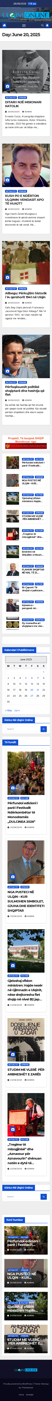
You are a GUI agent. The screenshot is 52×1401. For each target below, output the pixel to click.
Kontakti (29, 1394)
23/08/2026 (16, 1005)
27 (31, 695)
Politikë (39, 495)
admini (28, 112)
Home (21, 1394)
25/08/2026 (16, 827)
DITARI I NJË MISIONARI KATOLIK (23, 104)
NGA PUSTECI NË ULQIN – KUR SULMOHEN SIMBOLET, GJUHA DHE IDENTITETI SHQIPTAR (26, 901)
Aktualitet (11, 97)
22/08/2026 (16, 1169)
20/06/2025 (14, 112)
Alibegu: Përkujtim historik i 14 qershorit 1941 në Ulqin (26, 295)
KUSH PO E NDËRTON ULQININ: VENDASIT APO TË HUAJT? (24, 199)
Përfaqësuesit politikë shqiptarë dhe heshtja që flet (24, 391)
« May (8, 710)
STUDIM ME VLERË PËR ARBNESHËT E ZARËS (32, 519)
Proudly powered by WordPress (18, 1384)
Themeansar (27, 1387)
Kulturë (39, 459)
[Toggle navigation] (24, 25)
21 (38, 689)
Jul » (17, 710)
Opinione (22, 97)
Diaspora (40, 620)
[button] (42, 25)
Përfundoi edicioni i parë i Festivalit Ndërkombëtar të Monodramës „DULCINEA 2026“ (22, 812)
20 (31, 689)
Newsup (45, 1384)
